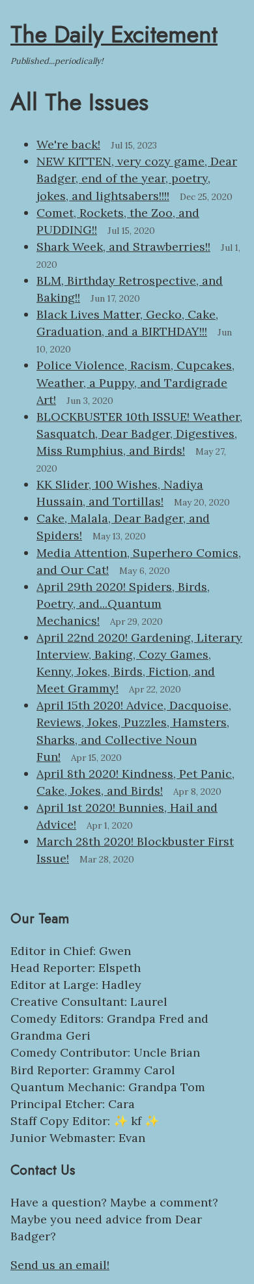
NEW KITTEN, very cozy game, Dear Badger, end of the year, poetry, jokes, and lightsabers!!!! (136, 178)
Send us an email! (59, 1264)
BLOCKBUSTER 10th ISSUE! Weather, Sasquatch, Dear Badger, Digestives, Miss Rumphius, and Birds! (139, 433)
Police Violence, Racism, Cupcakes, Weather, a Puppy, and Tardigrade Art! (135, 382)
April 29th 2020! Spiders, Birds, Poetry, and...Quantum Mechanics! (123, 603)
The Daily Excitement (114, 34)
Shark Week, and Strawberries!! (123, 246)
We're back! (68, 144)
